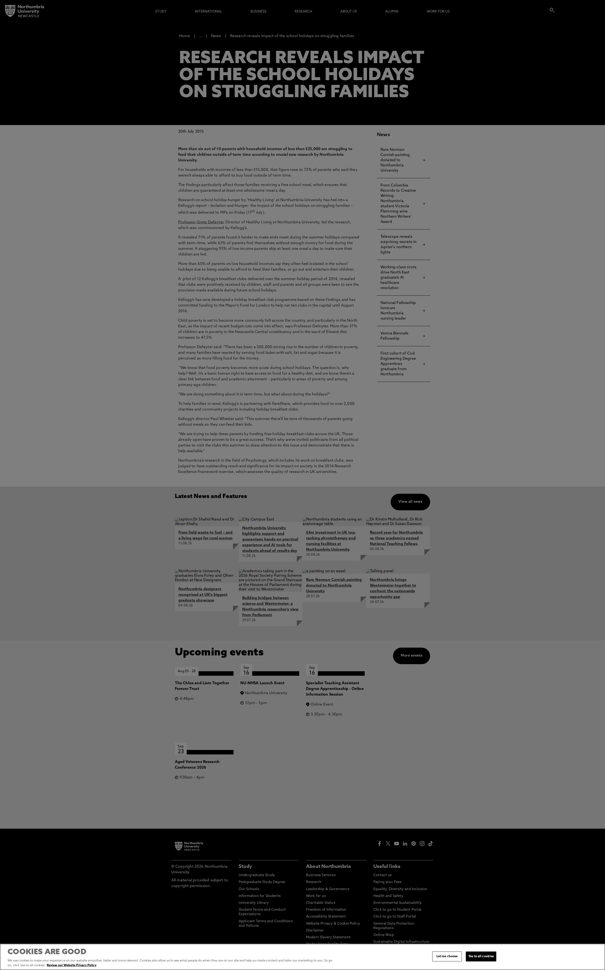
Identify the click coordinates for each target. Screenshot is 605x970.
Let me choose (447, 956)
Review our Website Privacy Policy (71, 965)
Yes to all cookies (481, 956)
